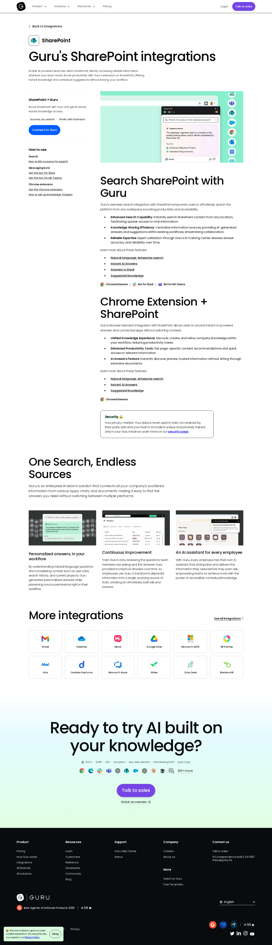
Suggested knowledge (127, 276)
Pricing (107, 6)
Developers (73, 868)
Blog (68, 879)
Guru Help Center (125, 851)
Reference (72, 862)
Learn (69, 851)
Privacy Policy (32, 937)
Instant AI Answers (124, 264)
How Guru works (27, 857)
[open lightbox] (172, 127)
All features (24, 868)
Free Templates (173, 884)
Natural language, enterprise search (137, 258)
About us (169, 857)
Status (119, 857)
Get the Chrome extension (46, 189)
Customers (73, 857)
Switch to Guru (172, 879)
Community (73, 874)
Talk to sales (243, 6)
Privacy (75, 929)
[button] (40, 6)
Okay (55, 934)
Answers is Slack (123, 269)
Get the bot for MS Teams (45, 178)
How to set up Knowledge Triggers (51, 194)
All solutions (24, 874)
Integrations (24, 862)
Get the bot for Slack (42, 173)
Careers (168, 851)
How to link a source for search (48, 161)
